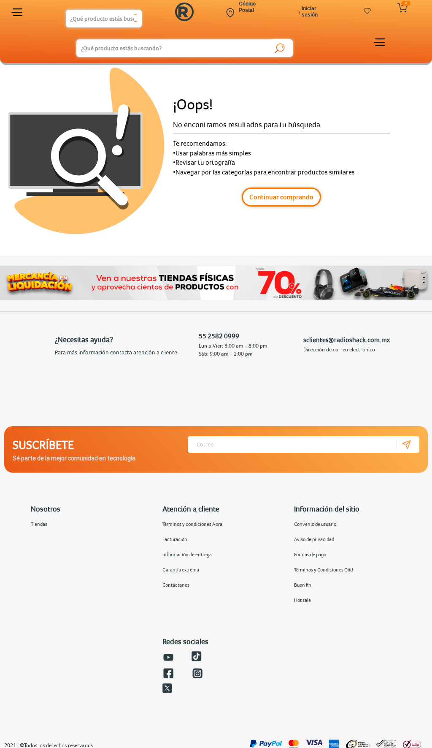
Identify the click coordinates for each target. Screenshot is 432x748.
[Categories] (18, 14)
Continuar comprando (281, 197)
